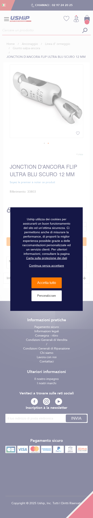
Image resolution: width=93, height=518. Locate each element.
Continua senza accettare (46, 265)
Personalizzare (46, 295)
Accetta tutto (46, 283)
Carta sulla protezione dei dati (46, 258)
